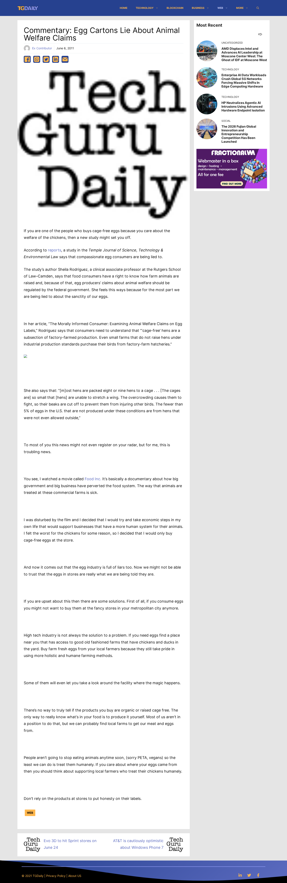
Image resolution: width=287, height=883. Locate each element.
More (240, 7)
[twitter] (46, 59)
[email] (65, 59)
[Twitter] (249, 875)
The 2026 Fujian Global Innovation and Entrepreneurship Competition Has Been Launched (238, 134)
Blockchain (175, 7)
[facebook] (27, 59)
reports (54, 250)
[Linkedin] (240, 875)
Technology (145, 7)
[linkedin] (55, 59)
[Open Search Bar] (257, 8)
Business (198, 7)
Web (220, 7)
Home (123, 7)
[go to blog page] (260, 34)
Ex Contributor (42, 48)
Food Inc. (93, 479)
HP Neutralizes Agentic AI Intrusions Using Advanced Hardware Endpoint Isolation (243, 106)
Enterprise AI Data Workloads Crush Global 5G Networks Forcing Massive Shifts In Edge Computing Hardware (243, 80)
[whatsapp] (36, 59)
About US (74, 876)
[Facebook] (258, 875)
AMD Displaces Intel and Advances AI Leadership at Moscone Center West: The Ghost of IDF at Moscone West (244, 54)
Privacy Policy (56, 876)
